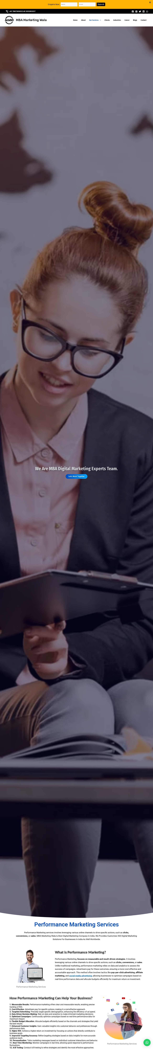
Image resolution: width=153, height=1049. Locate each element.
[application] (100, 20)
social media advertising (80, 976)
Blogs (135, 20)
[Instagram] (136, 11)
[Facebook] (133, 11)
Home (75, 20)
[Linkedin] (143, 11)
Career (127, 20)
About (83, 20)
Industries (117, 20)
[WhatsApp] (147, 11)
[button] (147, 1042)
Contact (143, 20)
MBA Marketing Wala (31, 20)
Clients (107, 20)
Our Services (94, 20)
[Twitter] (140, 11)
